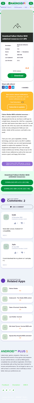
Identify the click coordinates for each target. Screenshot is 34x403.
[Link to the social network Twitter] (6, 390)
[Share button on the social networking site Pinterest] (9, 87)
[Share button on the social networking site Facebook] (3, 87)
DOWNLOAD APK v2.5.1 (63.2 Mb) (17, 182)
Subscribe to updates (17, 107)
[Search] (31, 3)
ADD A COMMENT (18, 207)
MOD (26, 7)
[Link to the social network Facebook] (9, 390)
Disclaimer (16, 385)
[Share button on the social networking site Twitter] (6, 87)
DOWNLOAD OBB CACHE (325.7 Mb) (17, 189)
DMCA (25, 385)
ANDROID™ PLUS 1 (6, 7)
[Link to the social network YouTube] (3, 390)
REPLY (5, 235)
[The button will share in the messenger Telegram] (13, 87)
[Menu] (3, 3)
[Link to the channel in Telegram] (13, 390)
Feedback (5, 385)
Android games (18, 7)
